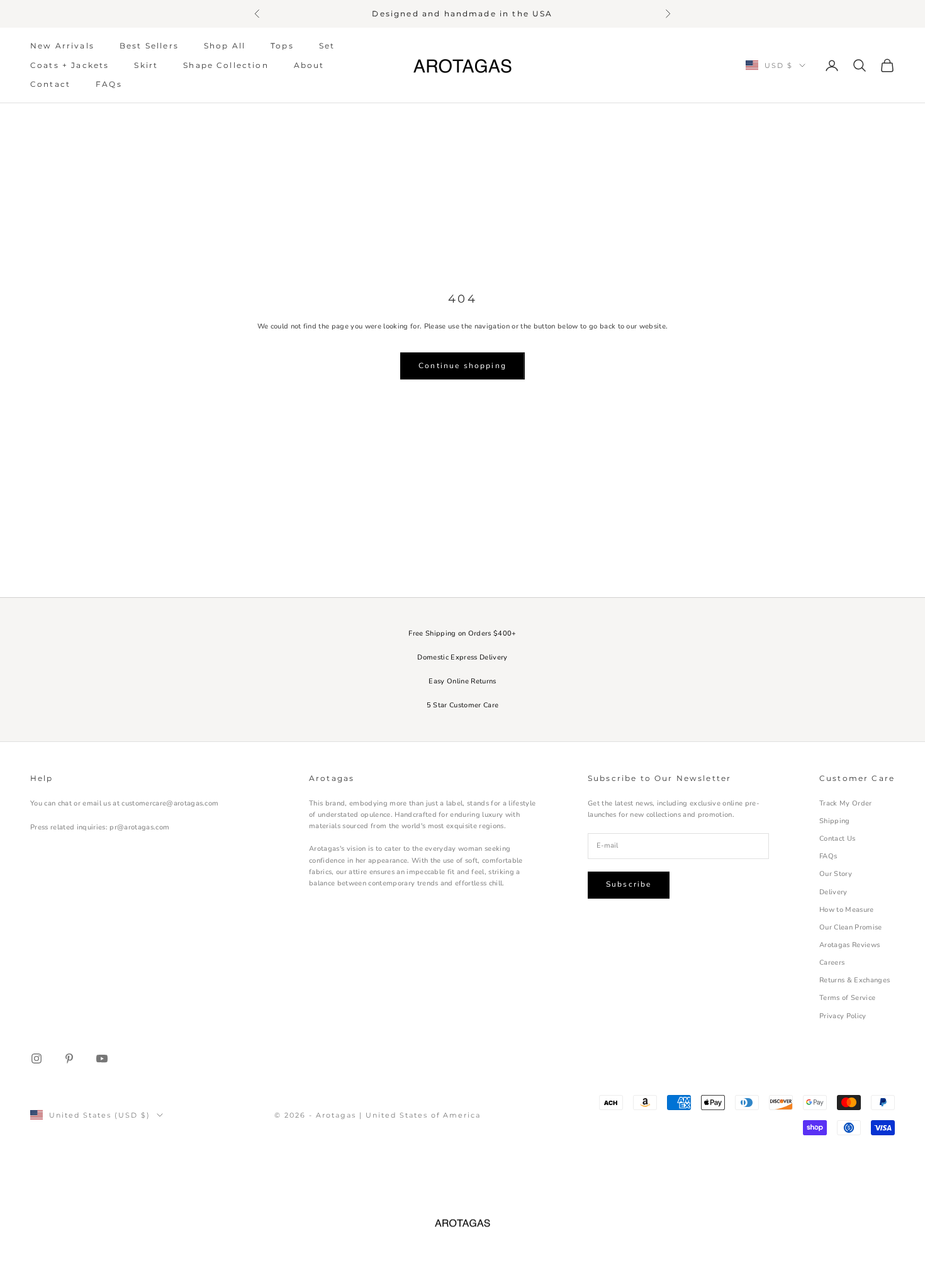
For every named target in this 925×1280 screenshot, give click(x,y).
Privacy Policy (842, 1016)
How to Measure (846, 909)
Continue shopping (462, 366)
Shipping (834, 821)
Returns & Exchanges (854, 980)
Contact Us (837, 838)
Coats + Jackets (69, 64)
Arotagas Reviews (849, 945)
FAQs (109, 84)
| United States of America (420, 1115)
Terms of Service (847, 997)
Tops (282, 45)
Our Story (835, 874)
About (309, 64)
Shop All (224, 45)
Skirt (146, 64)
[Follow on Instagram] (36, 1058)
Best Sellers (149, 45)
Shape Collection (226, 64)
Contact (50, 84)
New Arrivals (62, 45)
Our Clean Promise (850, 927)
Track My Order (845, 803)
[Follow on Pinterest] (69, 1058)
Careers (831, 962)
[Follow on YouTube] (102, 1058)
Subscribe (628, 884)
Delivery (833, 892)
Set (327, 45)
